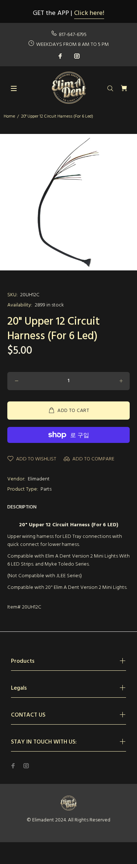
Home (9, 116)
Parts (46, 489)
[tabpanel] (68, 202)
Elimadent (39, 479)
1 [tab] (69, 276)
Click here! (89, 13)
